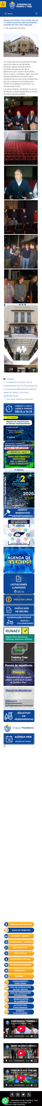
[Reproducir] (6, 1036)
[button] (3, 4)
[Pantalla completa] (35, 1036)
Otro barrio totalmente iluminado (20, 399)
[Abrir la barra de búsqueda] (36, 14)
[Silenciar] (32, 1036)
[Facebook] (12, 1094)
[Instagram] (17, 1094)
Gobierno (10, 379)
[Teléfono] (29, 1094)
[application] (21, 1028)
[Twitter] (23, 1094)
